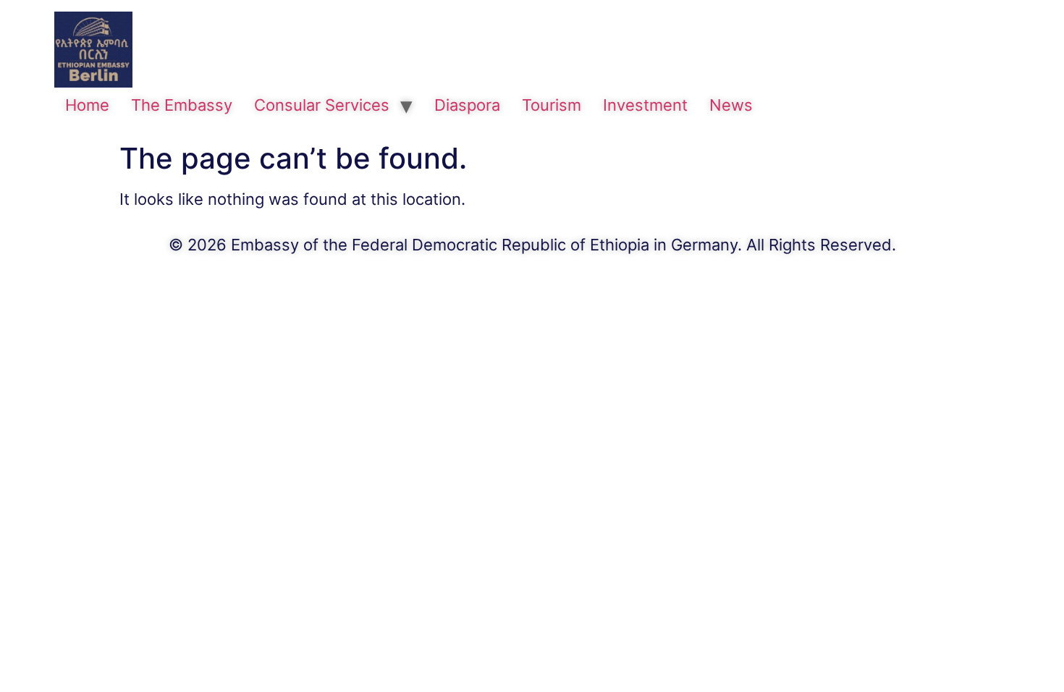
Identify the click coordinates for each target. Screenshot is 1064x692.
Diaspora (467, 105)
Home (87, 105)
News (731, 105)
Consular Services (321, 105)
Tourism (551, 105)
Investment (645, 105)
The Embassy (181, 105)
